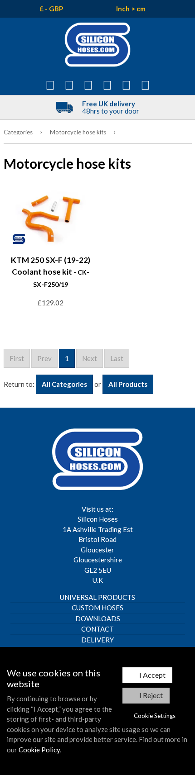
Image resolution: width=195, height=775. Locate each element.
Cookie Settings (155, 715)
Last (116, 358)
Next (89, 358)
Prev (44, 358)
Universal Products (97, 597)
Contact (97, 629)
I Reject (151, 695)
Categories (18, 132)
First (17, 358)
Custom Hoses (97, 608)
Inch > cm (131, 9)
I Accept (152, 674)
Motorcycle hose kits (78, 132)
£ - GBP (51, 9)
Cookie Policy (39, 750)
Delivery (97, 640)
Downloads (97, 618)
